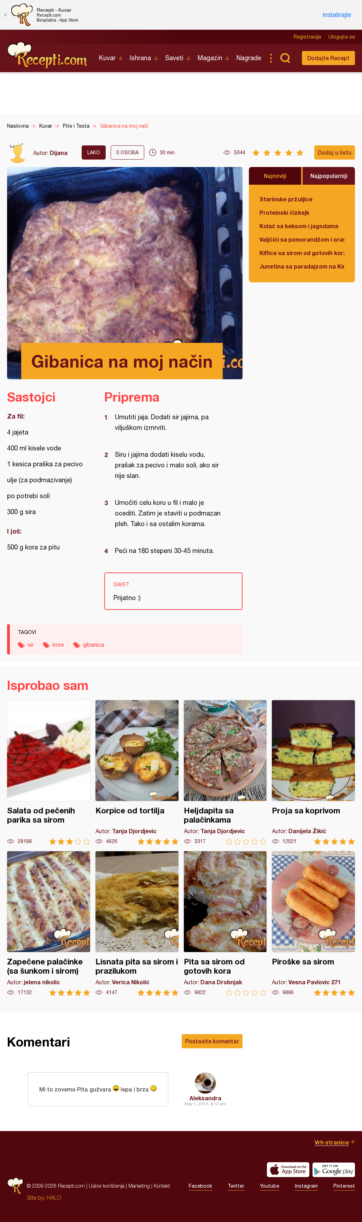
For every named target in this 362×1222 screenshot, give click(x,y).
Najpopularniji (329, 175)
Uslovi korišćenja (106, 1186)
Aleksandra (205, 1098)
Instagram (306, 1186)
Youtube (269, 1186)
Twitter (236, 1186)
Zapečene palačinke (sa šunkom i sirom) (48, 923)
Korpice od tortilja (137, 772)
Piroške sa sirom (313, 923)
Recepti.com (47, 55)
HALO (54, 1197)
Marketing (139, 1186)
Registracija (307, 37)
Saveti (174, 58)
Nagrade (249, 58)
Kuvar (107, 58)
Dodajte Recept (328, 57)
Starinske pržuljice (286, 199)
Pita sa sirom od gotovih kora (225, 923)
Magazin (210, 58)
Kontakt (162, 1186)
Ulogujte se (341, 37)
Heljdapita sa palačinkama (225, 772)
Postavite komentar (212, 1041)
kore (58, 644)
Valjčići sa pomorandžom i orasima (301, 239)
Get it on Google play (334, 1169)
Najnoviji (275, 175)
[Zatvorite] (5, 15)
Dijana (59, 152)
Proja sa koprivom (313, 772)
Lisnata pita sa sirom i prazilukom (137, 923)
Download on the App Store (288, 1169)
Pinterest (344, 1186)
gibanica (93, 644)
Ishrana (140, 58)
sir (31, 644)
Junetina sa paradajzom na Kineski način (301, 266)
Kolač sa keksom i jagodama (298, 226)
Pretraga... (285, 58)
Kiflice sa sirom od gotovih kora (301, 252)
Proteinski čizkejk (284, 212)
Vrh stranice (332, 1142)
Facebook (200, 1186)
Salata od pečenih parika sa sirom (48, 772)
